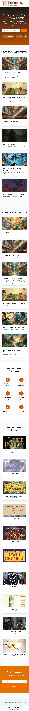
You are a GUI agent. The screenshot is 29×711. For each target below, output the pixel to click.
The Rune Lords (14, 541)
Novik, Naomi (14, 610)
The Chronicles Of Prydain (14, 496)
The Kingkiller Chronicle (14, 451)
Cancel (18, 709)
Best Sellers (19, 36)
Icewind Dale (14, 473)
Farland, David (14, 542)
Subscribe (14, 686)
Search (24, 30)
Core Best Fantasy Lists (8, 36)
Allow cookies (12, 709)
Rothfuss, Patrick (14, 452)
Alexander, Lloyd (14, 497)
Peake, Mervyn (14, 520)
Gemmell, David (14, 565)
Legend (14, 586)
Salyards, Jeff (14, 633)
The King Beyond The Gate (15, 564)
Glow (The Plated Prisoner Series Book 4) (14, 655)
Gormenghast (14, 519)
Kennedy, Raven (14, 657)
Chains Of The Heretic (14, 632)
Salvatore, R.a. (14, 475)
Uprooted (14, 609)
